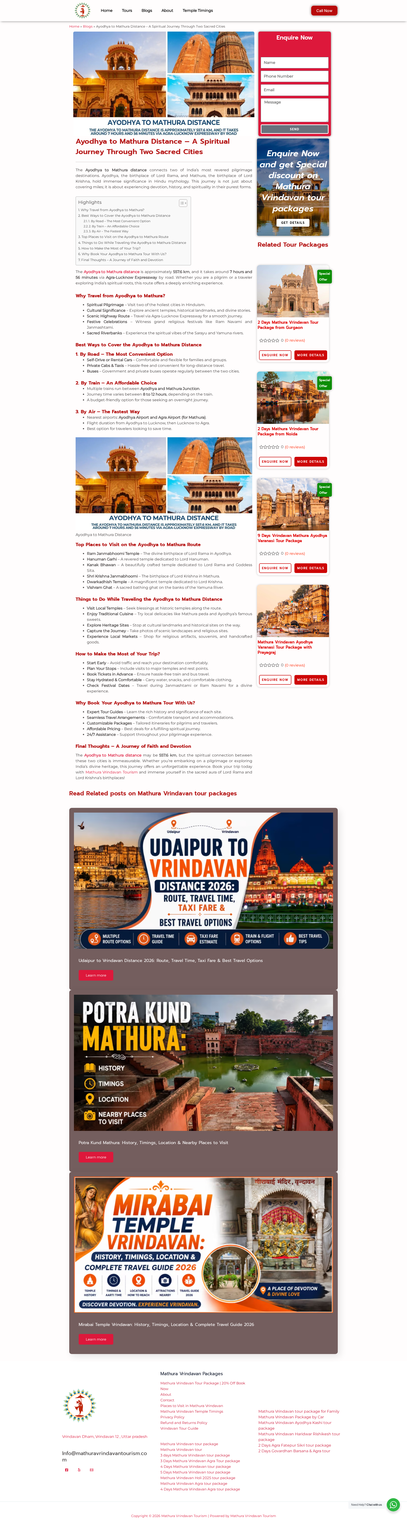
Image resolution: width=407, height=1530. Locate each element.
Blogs (88, 19)
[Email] (91, 1462)
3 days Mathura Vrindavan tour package (195, 1448)
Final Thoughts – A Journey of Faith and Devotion (122, 253)
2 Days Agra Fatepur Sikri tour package (294, 1438)
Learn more (96, 968)
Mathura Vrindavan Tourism (111, 765)
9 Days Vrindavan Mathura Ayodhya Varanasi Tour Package (292, 531)
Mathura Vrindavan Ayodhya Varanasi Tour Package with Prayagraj (285, 640)
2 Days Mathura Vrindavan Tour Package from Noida (288, 424)
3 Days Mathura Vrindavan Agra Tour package (200, 1454)
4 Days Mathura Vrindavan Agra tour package (200, 1482)
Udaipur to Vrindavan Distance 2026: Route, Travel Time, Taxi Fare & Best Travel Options (171, 953)
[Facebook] (66, 1462)
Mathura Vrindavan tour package (189, 1437)
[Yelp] (79, 1462)
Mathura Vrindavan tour (181, 1442)
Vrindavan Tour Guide (179, 1421)
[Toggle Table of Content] (180, 196)
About (165, 1387)
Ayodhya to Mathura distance (112, 264)
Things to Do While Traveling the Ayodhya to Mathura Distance (134, 235)
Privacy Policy (172, 1410)
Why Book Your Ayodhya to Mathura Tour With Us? (124, 247)
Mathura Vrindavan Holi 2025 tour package (197, 1471)
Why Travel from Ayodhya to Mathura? (112, 203)
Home (74, 19)
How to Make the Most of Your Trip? (111, 241)
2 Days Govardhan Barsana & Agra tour (294, 1444)
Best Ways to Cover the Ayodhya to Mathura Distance (125, 208)
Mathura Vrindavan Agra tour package (193, 1476)
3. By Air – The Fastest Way (108, 224)
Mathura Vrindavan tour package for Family (298, 1404)
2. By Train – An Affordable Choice (114, 219)
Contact (167, 1393)
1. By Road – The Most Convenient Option (119, 214)
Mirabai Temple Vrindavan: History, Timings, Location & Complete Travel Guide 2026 (166, 1317)
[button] (203, 1526)
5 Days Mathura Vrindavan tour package (195, 1465)
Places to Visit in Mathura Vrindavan (191, 1398)
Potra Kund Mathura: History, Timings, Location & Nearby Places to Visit (153, 1135)
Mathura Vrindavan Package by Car (291, 1410)
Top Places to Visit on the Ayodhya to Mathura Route (124, 230)
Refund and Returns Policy (183, 1415)
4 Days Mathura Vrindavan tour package (195, 1459)
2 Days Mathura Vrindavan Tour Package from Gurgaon (288, 317)
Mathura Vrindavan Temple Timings (191, 1404)
